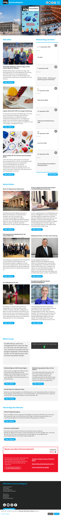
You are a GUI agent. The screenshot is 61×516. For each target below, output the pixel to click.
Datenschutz (6, 495)
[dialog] (30, 513)
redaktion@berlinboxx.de (9, 491)
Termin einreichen (9, 509)
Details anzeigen (5, 514)
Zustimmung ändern (8, 498)
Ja (44, 346)
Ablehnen (50, 514)
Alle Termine (53, 174)
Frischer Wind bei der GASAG (40, 467)
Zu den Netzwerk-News (13, 468)
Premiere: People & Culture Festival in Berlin (43, 459)
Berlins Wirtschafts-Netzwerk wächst (43, 464)
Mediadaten (6, 497)
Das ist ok (56, 514)
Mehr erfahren (8, 82)
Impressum (6, 494)
